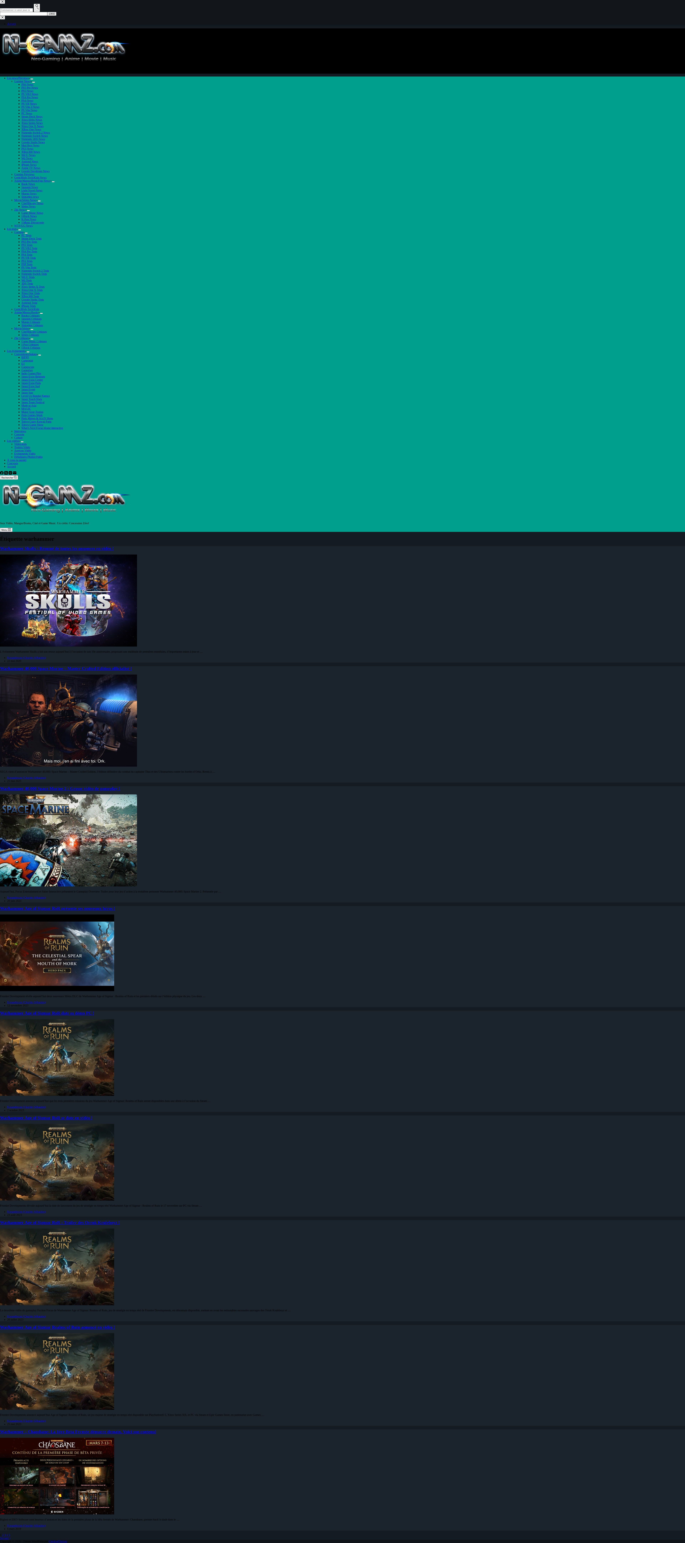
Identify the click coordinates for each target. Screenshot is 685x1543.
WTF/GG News (23, 225)
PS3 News (27, 148)
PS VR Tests (28, 257)
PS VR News (29, 103)
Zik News (20, 209)
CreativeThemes (58, 1541)
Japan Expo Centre (32, 379)
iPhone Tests (28, 305)
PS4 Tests (26, 254)
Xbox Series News (32, 122)
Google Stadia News (33, 142)
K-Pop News (28, 219)
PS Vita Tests (28, 267)
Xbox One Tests (30, 293)
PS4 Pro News (29, 97)
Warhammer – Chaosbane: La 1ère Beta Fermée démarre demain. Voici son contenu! (78, 1431)
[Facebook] (2, 473)
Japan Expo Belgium (33, 376)
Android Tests (29, 302)
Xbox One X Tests (32, 289)
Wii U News (28, 155)
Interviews (20, 431)
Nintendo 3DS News (33, 139)
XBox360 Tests (30, 296)
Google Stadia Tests (32, 299)
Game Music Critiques (34, 341)
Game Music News (32, 212)
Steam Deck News (31, 116)
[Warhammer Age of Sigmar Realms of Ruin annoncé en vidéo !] (57, 1408)
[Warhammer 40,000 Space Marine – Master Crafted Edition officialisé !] (68, 765)
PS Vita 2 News (30, 106)
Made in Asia (28, 405)
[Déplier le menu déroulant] (31, 79)
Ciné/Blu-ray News (32, 203)
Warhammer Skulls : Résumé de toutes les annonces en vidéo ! (57, 548)
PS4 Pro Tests (29, 251)
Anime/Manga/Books (26, 312)
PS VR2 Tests (29, 248)
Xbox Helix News (31, 119)
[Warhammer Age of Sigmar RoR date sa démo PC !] (57, 1094)
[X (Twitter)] (6, 473)
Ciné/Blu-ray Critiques (34, 331)
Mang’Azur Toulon (32, 411)
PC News (26, 113)
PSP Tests (26, 264)
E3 (23, 363)
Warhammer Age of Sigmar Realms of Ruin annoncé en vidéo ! (57, 1327)
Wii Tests (26, 280)
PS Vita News (29, 110)
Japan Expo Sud (30, 386)
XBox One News (31, 129)
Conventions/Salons (25, 354)
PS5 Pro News (29, 87)
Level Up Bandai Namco (35, 395)
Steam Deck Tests (31, 238)
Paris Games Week (32, 415)
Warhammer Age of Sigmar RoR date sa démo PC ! (47, 1013)
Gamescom (27, 366)
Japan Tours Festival (32, 402)
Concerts (19, 434)
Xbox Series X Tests (33, 286)
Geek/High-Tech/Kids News (30, 177)
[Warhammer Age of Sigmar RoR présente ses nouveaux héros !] (57, 990)
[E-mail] (14, 473)
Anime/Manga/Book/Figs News (32, 180)
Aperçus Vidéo (22, 450)
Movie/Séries (21, 328)
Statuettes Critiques (32, 325)
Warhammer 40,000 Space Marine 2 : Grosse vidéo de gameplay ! (60, 788)
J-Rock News (29, 216)
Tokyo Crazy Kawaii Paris (36, 421)
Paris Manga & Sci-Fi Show (37, 418)
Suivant (4, 1538)
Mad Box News (30, 145)
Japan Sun (27, 392)
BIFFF (25, 357)
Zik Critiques (21, 338)
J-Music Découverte (32, 222)
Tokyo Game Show (32, 424)
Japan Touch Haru (31, 399)
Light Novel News (31, 190)
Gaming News (22, 81)
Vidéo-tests (20, 444)
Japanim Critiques (31, 318)
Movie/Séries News (25, 200)
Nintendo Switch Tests (34, 273)
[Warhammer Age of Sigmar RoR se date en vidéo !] (57, 1199)
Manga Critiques (30, 322)
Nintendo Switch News (34, 135)
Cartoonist (27, 360)
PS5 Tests (26, 244)
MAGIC (26, 408)
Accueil (11, 466)
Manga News (29, 193)
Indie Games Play (31, 373)
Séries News (28, 206)
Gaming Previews (24, 174)
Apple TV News (30, 167)
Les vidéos (13, 440)
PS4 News (27, 100)
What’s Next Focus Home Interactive (42, 427)
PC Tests (26, 235)
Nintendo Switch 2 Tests (35, 270)
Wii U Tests (28, 277)
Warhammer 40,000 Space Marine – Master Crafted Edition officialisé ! (66, 668)
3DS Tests (27, 283)
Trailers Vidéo (22, 447)
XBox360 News (30, 151)
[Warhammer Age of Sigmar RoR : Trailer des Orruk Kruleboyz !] (57, 1304)
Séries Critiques (30, 334)
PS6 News (27, 84)
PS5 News (27, 90)
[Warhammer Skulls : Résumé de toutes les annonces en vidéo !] (68, 645)
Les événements (16, 350)
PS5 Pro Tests (29, 241)
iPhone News (29, 164)
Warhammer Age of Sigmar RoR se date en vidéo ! (46, 1117)
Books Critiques (30, 315)
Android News (29, 161)
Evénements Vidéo (24, 453)
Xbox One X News (32, 126)
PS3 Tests (26, 261)
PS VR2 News (29, 94)
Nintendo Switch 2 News (35, 132)
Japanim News (29, 187)
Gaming (18, 232)
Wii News (27, 158)
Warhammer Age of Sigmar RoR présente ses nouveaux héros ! (57, 908)
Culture (18, 437)
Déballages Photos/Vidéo (28, 456)
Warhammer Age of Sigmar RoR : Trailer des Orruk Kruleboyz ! (60, 1222)
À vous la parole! (17, 460)
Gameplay (27, 370)
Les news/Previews (18, 78)
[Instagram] (11, 473)
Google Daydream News (35, 171)
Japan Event (28, 389)
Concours (12, 463)
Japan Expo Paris (31, 383)
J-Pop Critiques (30, 344)
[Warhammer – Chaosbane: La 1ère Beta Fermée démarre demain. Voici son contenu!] (57, 1513)
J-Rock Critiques (30, 347)
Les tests (12, 228)
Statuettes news (30, 196)
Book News (28, 183)
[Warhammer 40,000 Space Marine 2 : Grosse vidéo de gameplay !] (68, 885)
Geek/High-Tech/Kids (26, 309)
